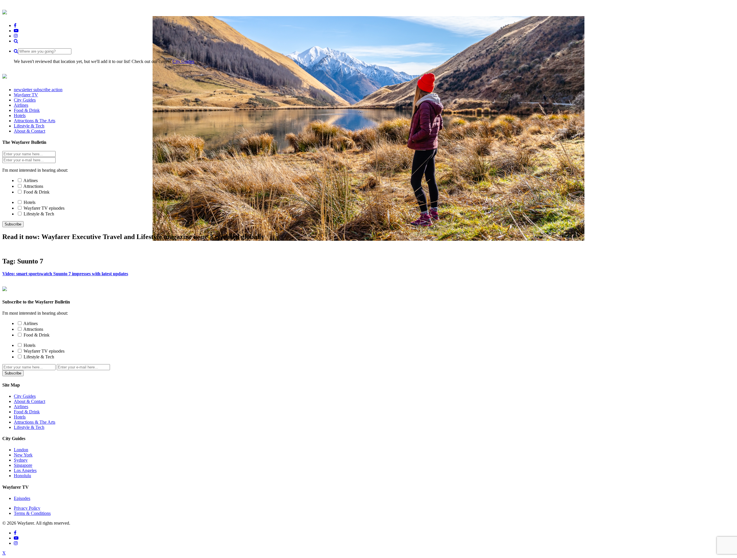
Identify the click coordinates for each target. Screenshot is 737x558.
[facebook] (15, 25)
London (21, 449)
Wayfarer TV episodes (44, 208)
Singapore (23, 465)
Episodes (22, 498)
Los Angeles (25, 470)
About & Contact (29, 401)
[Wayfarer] (4, 288)
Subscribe (13, 224)
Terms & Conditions (32, 513)
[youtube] (16, 30)
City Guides (183, 61)
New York (23, 454)
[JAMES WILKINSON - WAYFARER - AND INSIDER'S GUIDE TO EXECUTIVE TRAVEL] (4, 11)
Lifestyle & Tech (39, 213)
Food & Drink (37, 192)
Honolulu (22, 475)
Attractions (33, 186)
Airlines (30, 180)
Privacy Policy (27, 508)
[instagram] (16, 35)
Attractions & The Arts (34, 422)
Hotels (29, 202)
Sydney (21, 460)
